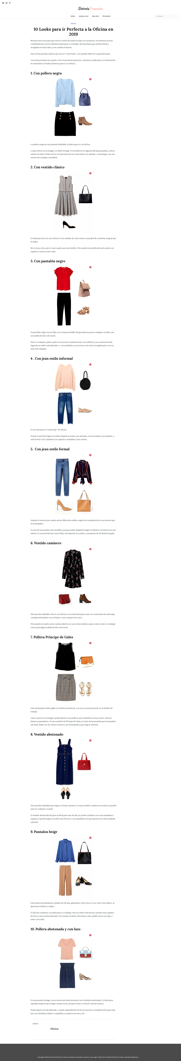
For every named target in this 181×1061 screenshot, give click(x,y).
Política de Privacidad (104, 1057)
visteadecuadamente (131, 1057)
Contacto (86, 1057)
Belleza (95, 16)
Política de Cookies (118, 1057)
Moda (73, 16)
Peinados (106, 16)
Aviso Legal (93, 1057)
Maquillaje (83, 16)
